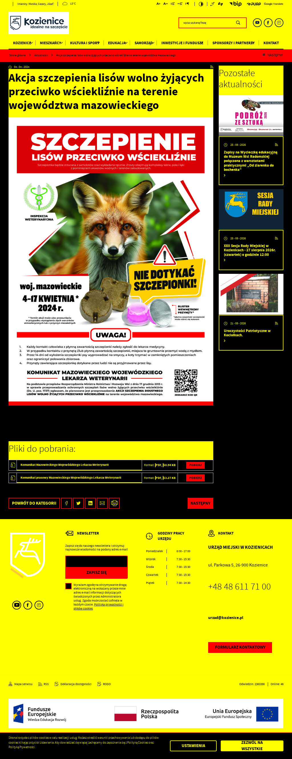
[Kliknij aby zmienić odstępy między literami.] (166, 4)
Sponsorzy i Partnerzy (233, 43)
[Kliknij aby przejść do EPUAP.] (254, 4)
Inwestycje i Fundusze (182, 43)
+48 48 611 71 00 (239, 586)
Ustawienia (193, 745)
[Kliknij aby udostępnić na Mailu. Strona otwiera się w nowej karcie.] (102, 503)
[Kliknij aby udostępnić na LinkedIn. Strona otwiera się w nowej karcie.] (90, 503)
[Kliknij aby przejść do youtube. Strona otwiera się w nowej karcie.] (257, 22)
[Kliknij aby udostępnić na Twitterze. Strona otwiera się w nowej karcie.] (78, 503)
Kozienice (22, 43)
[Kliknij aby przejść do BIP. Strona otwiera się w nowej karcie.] (234, 4)
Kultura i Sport (84, 43)
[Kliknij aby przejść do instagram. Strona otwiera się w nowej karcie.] (279, 22)
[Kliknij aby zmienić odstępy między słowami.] (180, 4)
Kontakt (271, 43)
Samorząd (144, 43)
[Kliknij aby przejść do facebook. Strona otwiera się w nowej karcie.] (268, 22)
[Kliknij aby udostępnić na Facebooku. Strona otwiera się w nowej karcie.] (66, 503)
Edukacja (116, 43)
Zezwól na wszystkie (252, 746)
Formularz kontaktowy (240, 647)
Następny (275, 55)
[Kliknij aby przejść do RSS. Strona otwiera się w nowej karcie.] (211, 67)
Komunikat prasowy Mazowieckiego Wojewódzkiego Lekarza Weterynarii (71, 477)
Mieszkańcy (50, 43)
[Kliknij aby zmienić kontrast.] (201, 4)
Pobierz (195, 465)
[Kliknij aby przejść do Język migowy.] (220, 4)
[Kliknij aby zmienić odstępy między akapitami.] (187, 4)
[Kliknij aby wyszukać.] (238, 22)
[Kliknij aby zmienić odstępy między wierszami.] (173, 4)
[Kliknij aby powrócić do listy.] (264, 55)
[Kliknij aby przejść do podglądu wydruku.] (114, 503)
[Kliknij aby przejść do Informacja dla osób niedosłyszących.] (212, 4)
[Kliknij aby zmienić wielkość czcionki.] (159, 4)
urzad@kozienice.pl (225, 617)
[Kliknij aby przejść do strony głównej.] (39, 23)
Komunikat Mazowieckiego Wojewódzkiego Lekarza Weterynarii (65, 465)
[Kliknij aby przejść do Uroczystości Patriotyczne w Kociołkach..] (251, 294)
